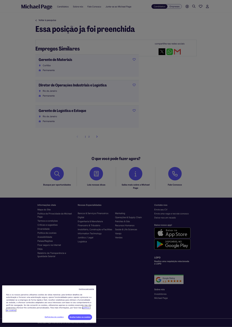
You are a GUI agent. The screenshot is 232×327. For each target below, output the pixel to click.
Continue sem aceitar (86, 289)
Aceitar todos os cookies (80, 317)
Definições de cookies (54, 317)
